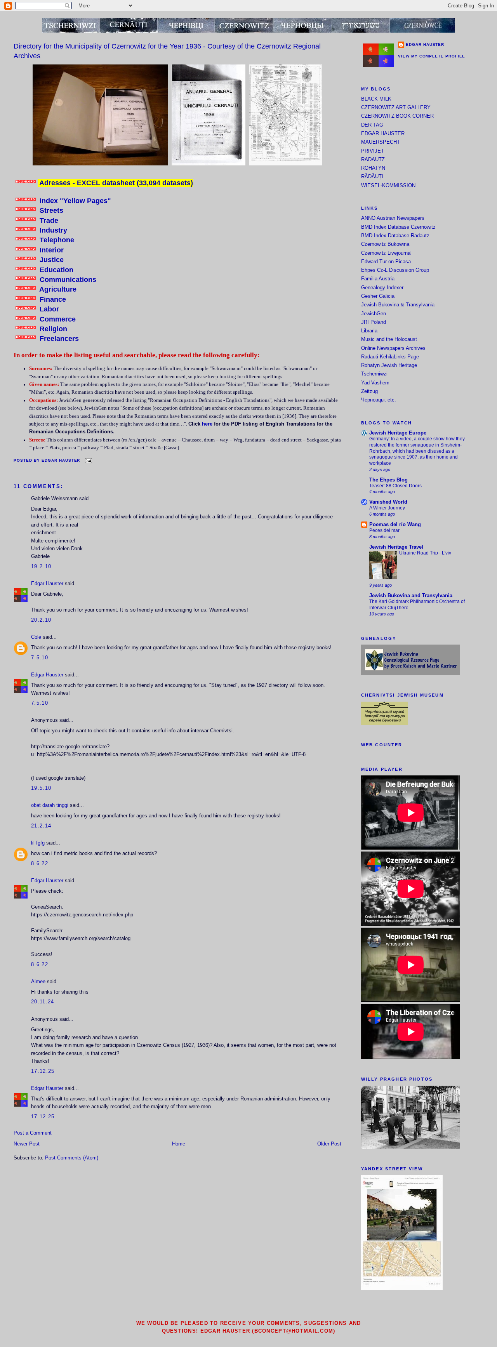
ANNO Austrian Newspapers (392, 218)
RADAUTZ (373, 159)
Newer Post (27, 1144)
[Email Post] (88, 460)
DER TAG (372, 125)
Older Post (329, 1144)
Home (178, 1144)
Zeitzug (369, 391)
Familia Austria (377, 279)
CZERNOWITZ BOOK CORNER (397, 116)
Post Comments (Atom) (71, 1158)
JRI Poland (373, 322)
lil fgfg (38, 843)
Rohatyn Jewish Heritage (389, 365)
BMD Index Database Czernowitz (398, 227)
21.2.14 (41, 826)
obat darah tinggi (49, 805)
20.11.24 (42, 1002)
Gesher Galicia (377, 296)
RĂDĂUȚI (372, 176)
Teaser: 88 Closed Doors (395, 485)
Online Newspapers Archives (393, 348)
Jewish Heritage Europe (397, 433)
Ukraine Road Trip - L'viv (425, 553)
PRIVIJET (372, 151)
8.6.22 (39, 863)
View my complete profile (431, 56)
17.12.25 (42, 1071)
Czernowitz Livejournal (386, 253)
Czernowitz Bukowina (385, 244)
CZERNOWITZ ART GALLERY (396, 107)
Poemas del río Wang (395, 524)
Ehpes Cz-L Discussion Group (395, 270)
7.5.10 (39, 657)
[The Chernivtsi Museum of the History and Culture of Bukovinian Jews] (384, 723)
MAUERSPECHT (380, 142)
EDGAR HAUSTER (383, 133)
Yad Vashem (375, 383)
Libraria (369, 331)
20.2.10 (41, 620)
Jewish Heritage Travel (396, 547)
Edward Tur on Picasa (386, 261)
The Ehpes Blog (388, 480)
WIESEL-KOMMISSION (388, 185)
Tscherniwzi (374, 374)
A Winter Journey (387, 508)
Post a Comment (33, 1133)
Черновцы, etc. (378, 400)
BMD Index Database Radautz (395, 235)
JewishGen (373, 313)
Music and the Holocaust (389, 339)
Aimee (38, 981)
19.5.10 (41, 788)
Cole (36, 637)
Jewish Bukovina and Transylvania (410, 595)
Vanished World (388, 502)
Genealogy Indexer (382, 287)
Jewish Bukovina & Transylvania (397, 305)
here (207, 424)
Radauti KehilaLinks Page (390, 357)
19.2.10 (41, 566)
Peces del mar (384, 530)
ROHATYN (373, 168)
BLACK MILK (376, 99)
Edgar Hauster (47, 583)
